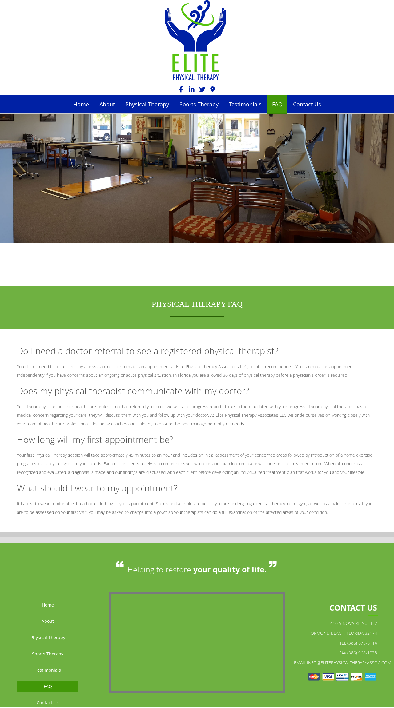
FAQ (277, 104)
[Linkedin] (191, 90)
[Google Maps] (212, 90)
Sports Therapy (199, 104)
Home (81, 104)
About (107, 104)
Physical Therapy (147, 104)
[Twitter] (202, 90)
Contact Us (307, 104)
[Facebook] (181, 90)
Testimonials (245, 104)
